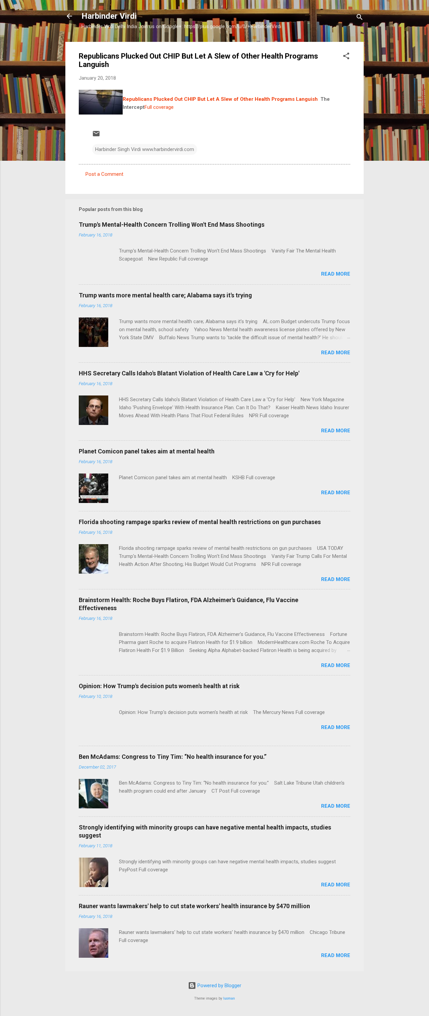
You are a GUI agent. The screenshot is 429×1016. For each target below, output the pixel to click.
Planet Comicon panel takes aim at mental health (146, 451)
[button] (346, 57)
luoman (229, 998)
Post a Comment (104, 174)
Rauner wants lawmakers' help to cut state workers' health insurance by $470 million (194, 906)
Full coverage (159, 107)
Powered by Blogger (218, 986)
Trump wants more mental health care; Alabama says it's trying (165, 295)
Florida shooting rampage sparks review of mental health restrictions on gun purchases (200, 521)
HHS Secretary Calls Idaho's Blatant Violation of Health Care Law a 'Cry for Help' (189, 373)
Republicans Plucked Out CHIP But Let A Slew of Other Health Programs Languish (220, 99)
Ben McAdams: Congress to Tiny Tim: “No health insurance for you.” (172, 756)
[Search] (360, 18)
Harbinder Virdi (109, 16)
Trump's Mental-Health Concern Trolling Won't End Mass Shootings (171, 224)
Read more (335, 274)
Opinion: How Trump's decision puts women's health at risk (159, 686)
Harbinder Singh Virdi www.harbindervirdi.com (144, 149)
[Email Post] (96, 136)
